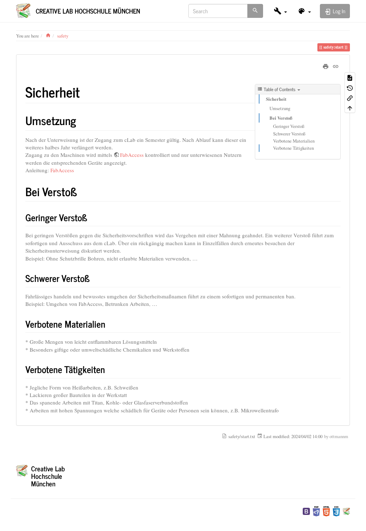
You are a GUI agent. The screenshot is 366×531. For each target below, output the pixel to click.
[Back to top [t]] (350, 107)
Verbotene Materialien (294, 141)
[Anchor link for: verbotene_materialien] (110, 323)
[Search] (255, 11)
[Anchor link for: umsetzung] (82, 120)
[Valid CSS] (336, 510)
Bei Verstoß (280, 118)
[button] (280, 11)
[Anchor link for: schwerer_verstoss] (94, 278)
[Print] (325, 65)
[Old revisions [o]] (350, 87)
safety (62, 36)
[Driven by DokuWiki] (346, 510)
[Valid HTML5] (326, 510)
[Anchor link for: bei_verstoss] (83, 191)
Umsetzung (279, 108)
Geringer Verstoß (288, 126)
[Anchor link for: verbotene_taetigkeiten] (109, 369)
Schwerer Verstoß (289, 133)
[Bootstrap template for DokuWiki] (306, 510)
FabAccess (132, 154)
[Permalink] (335, 65)
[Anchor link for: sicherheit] (87, 91)
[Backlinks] (350, 97)
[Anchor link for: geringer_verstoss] (92, 217)
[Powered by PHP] (316, 510)
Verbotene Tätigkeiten (293, 148)
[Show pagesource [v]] (350, 77)
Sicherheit (276, 99)
